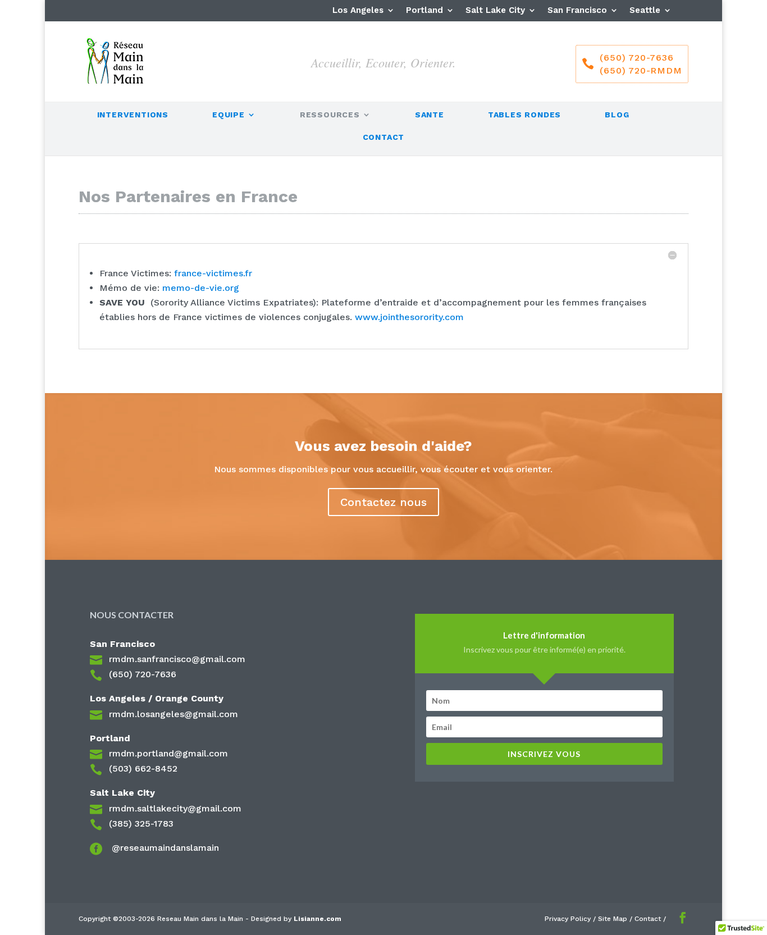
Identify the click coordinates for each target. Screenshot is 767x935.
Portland (424, 10)
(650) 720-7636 (142, 674)
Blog (617, 115)
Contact (384, 137)
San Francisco (577, 10)
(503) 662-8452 (143, 768)
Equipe (228, 115)
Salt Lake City (495, 10)
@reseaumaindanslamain (164, 847)
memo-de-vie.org (200, 287)
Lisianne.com (317, 919)
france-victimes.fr (213, 273)
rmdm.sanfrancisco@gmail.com (177, 659)
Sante (429, 115)
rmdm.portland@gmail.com (168, 753)
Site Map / (616, 919)
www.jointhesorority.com (409, 317)
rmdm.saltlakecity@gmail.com (175, 808)
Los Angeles (357, 10)
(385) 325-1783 (141, 823)
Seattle (644, 10)
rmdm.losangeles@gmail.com (173, 714)
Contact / (650, 919)
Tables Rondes (524, 115)
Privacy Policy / (571, 919)
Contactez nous (383, 502)
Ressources (330, 115)
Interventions (132, 115)
